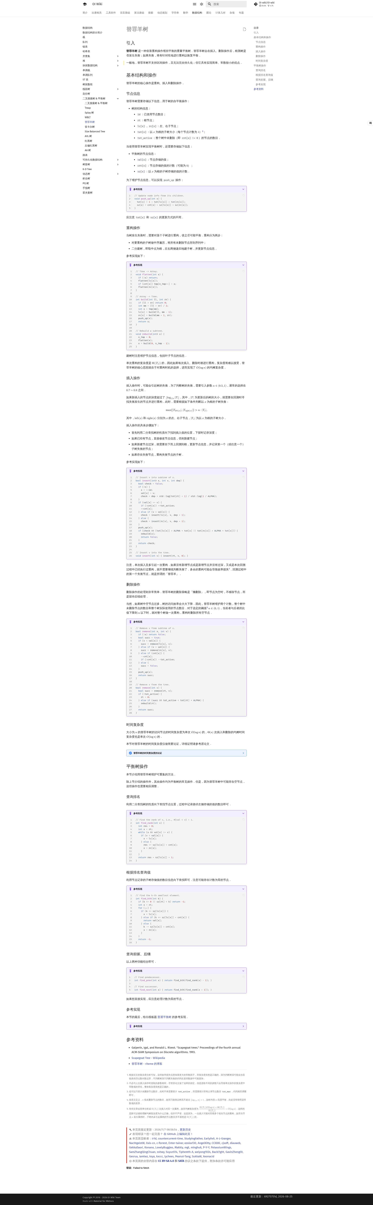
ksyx (152, 1156)
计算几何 (220, 12)
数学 (185, 12)
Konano (149, 1147)
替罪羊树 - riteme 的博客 (147, 1063)
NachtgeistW (137, 1143)
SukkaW (197, 1156)
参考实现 (137, 189)
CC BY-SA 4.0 (166, 1161)
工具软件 (111, 12)
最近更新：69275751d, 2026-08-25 (271, 1196)
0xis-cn (150, 1143)
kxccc (159, 1156)
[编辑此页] (244, 29)
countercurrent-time (170, 1138)
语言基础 (125, 12)
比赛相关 (97, 12)
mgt (186, 1147)
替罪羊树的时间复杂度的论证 (147, 753)
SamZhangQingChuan (142, 1152)
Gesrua (133, 1156)
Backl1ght (218, 1152)
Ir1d (154, 1138)
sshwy (160, 1152)
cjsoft (225, 1143)
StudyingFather (193, 1138)
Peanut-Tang (182, 1156)
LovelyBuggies (164, 1147)
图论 (208, 12)
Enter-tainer (175, 1143)
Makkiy (179, 1147)
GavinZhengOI (234, 1152)
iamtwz (143, 1156)
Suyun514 (171, 1152)
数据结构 (197, 12)
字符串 (175, 12)
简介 (85, 12)
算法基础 (139, 12)
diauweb (235, 1143)
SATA (181, 1161)
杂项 (232, 12)
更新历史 (185, 1129)
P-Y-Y (206, 1147)
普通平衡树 (164, 1017)
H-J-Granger (223, 1138)
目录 (256, 27)
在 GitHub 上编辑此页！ (178, 1134)
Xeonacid (208, 1156)
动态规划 (162, 12)
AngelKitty (204, 1143)
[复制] (243, 195)
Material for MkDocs (104, 1201)
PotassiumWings (221, 1147)
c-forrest (161, 1143)
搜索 (150, 12)
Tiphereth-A (186, 1152)
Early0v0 (209, 1138)
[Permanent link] (138, 43)
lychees (169, 1156)
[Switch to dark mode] (201, 4)
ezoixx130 (190, 1143)
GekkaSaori (136, 1147)
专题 (241, 12)
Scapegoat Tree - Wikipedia (148, 1058)
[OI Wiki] (84, 4)
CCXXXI (216, 1143)
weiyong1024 (203, 1152)
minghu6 (196, 1147)
